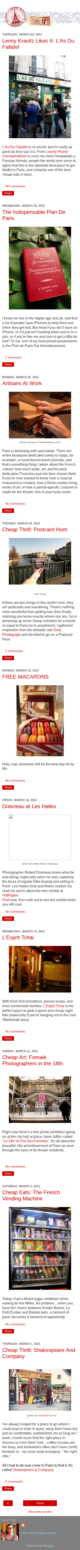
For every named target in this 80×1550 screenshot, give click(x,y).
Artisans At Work (22, 383)
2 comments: (14, 1481)
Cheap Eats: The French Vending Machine (31, 1195)
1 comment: (13, 357)
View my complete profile (38, 1533)
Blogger (48, 1545)
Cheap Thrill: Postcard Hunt (34, 529)
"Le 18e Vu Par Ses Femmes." (26, 1141)
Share (8, 193)
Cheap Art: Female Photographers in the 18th (32, 1060)
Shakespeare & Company (33, 1470)
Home (40, 1503)
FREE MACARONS (25, 677)
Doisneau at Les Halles (29, 806)
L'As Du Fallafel (14, 147)
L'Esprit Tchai (18, 937)
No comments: (15, 186)
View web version (40, 1511)
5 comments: (14, 651)
